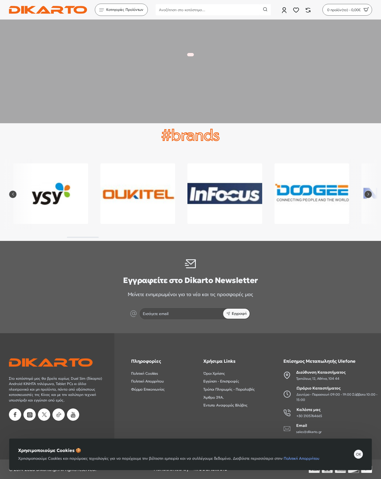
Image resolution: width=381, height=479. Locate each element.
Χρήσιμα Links (219, 361)
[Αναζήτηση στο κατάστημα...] (265, 9)
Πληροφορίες (146, 361)
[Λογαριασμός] (285, 10)
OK (358, 454)
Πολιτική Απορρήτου (301, 458)
